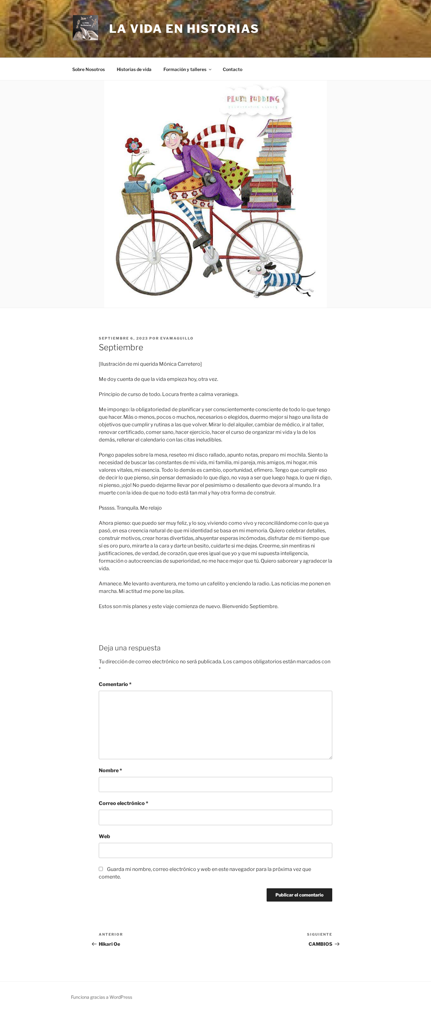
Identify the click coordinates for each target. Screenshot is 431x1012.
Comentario (115, 684)
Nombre (110, 770)
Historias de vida (134, 69)
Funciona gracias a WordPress (101, 997)
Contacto (232, 69)
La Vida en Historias (184, 29)
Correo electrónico (123, 803)
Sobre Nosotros (88, 69)
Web (104, 836)
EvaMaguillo (177, 338)
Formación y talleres (184, 69)
